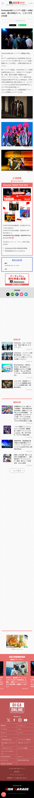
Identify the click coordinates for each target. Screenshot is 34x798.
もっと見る (17, 470)
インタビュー (21, 725)
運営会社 (17, 771)
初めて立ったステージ (24, 743)
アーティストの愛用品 (24, 739)
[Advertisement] (17, 317)
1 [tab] (10, 693)
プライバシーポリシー (17, 775)
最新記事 (3, 725)
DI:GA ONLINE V (6, 756)
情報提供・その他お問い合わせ (17, 778)
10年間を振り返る (6, 739)
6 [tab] (24, 693)
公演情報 (30, 3)
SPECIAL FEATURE (6, 763)
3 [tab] (16, 693)
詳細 (6, 269)
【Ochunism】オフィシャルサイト (15, 250)
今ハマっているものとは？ (7, 752)
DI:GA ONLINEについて (17, 768)
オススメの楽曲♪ (23, 748)
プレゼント (4, 732)
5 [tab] (21, 693)
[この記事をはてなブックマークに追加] (26, 295)
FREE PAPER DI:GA (23, 760)
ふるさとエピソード (6, 748)
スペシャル (4, 736)
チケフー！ (21, 756)
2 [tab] (13, 693)
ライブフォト (4, 760)
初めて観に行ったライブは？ (8, 744)
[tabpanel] (17, 675)
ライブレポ (4, 729)
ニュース (20, 732)
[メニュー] (3, 3)
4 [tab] (18, 693)
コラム (19, 729)
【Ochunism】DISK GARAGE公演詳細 (16, 248)
